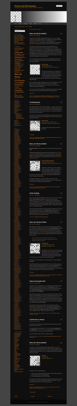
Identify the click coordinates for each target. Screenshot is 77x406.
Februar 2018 (17, 251)
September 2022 (17, 185)
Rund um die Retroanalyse (25, 6)
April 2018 (16, 249)
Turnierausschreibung (18, 88)
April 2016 (16, 277)
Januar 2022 (17, 195)
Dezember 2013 (17, 311)
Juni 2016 (16, 275)
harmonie (16, 341)
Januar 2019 (17, 238)
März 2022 (16, 192)
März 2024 (16, 164)
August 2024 (17, 158)
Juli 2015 (16, 288)
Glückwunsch (17, 105)
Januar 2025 (17, 152)
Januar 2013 (17, 324)
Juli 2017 (16, 259)
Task (23, 84)
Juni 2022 (16, 189)
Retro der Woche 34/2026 (19, 36)
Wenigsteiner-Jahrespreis (19, 369)
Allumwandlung (17, 48)
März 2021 (16, 207)
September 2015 (17, 286)
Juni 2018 (16, 246)
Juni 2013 (16, 318)
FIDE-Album (21, 55)
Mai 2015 (16, 290)
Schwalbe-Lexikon (40, 49)
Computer (16, 102)
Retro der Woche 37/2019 (42, 232)
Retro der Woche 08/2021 (38, 144)
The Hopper (17, 364)
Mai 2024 (16, 161)
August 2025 (17, 143)
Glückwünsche (18, 59)
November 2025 (17, 140)
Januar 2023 (17, 181)
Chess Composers (18, 333)
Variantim (16, 367)
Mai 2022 (16, 190)
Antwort (57, 96)
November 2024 (17, 154)
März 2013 (16, 321)
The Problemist (17, 365)
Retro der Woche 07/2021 (38, 222)
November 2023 (17, 169)
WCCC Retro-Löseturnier (19, 39)
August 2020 (17, 215)
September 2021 (17, 200)
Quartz (16, 357)
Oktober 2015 (17, 284)
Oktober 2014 (17, 299)
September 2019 (17, 228)
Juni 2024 (16, 160)
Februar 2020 (17, 222)
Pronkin (17, 72)
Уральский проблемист (19, 371)
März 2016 (16, 278)
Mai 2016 (16, 276)
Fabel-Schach (17, 339)
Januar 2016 (17, 281)
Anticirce (30, 96)
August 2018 (17, 244)
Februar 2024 (17, 165)
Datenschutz (50, 396)
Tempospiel (17, 85)
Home (16, 23)
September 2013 (17, 314)
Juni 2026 (16, 132)
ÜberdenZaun (17, 123)
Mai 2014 (16, 305)
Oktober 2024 (17, 155)
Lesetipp (57, 313)
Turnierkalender (17, 366)
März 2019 (16, 235)
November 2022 (17, 183)
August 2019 (17, 229)
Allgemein (37, 216)
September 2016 (17, 271)
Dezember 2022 (17, 182)
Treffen (16, 120)
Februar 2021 (17, 208)
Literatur (36, 313)
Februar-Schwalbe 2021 (37, 281)
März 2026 (16, 135)
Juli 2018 (16, 245)
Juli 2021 (16, 202)
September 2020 (17, 214)
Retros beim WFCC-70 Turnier (20, 43)
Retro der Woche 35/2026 (19, 35)
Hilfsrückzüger (17, 60)
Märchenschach (38, 95)
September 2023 (17, 171)
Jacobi (16, 342)
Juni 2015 (16, 289)
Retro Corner (17, 360)
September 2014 (17, 300)
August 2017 (17, 258)
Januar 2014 (17, 310)
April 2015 (16, 292)
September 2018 (17, 243)
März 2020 (16, 221)
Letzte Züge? (52, 387)
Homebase (22, 60)
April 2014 (16, 306)
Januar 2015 (17, 295)
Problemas (16, 356)
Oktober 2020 (17, 213)
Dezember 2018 (17, 239)
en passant (23, 54)
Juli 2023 (16, 173)
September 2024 (17, 157)
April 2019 (16, 234)
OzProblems (17, 348)
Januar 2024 (17, 166)
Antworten (42, 138)
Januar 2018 (17, 252)
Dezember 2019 (17, 225)
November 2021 (17, 197)
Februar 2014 (17, 308)
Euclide (16, 338)
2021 (27, 26)
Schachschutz (35, 388)
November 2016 (17, 269)
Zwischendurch (52, 137)
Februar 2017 (17, 265)
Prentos (22, 70)
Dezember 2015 (17, 282)
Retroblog (20, 23)
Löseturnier (55, 336)
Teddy (16, 363)
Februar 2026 (17, 136)
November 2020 (17, 212)
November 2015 (17, 283)
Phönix (55, 274)
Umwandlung (44, 275)
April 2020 (16, 220)
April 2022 (16, 191)
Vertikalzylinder (34, 102)
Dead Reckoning (17, 335)
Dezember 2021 (17, 196)
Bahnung (33, 187)
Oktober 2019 (17, 227)
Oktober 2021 (17, 198)
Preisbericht (17, 70)
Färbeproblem (18, 117)
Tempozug (21, 85)
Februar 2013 (17, 323)
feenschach (55, 38)
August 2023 (17, 172)
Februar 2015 (17, 294)
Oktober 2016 (17, 270)
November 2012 (17, 326)
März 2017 (16, 264)
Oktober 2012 (17, 327)
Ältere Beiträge (32, 392)
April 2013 (16, 320)
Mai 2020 (16, 219)
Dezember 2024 (17, 153)
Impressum (33, 396)
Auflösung (37, 387)
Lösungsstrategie (35, 96)
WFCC (44, 200)
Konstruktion (17, 106)
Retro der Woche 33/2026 (19, 40)
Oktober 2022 (17, 184)
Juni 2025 (16, 146)
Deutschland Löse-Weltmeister (20, 37)
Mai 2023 (16, 176)
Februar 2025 (17, 151)
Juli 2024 (16, 159)
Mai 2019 (16, 233)
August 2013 (17, 316)
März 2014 (16, 307)
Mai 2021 (16, 204)
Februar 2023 (17, 179)
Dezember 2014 (17, 296)
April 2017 (16, 263)
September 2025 (17, 142)
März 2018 (16, 250)
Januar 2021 (17, 209)
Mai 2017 (16, 262)
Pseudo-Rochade (59, 274)
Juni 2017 (16, 261)
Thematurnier (17, 87)
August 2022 (17, 186)
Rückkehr (46, 96)
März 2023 (16, 178)
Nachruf (22, 65)
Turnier (16, 121)
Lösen (39, 313)
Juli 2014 (16, 302)
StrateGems (17, 362)
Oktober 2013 (17, 313)
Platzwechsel (17, 68)
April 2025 (16, 148)
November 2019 (17, 226)
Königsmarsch (18, 62)
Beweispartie (37, 137)
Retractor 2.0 (17, 359)
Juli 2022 (16, 188)
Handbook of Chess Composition (52, 197)
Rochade (22, 80)
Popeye (16, 352)
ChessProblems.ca (18, 334)
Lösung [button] (32, 134)
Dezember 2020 (17, 210)
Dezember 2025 (17, 139)
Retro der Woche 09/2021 (38, 33)
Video (16, 124)
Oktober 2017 (17, 256)
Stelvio (31, 23)
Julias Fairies (17, 344)
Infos (40, 23)
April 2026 (16, 134)
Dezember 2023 (17, 167)
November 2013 (17, 312)
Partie (16, 112)
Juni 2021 (16, 203)
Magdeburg (17, 41)
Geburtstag (17, 57)
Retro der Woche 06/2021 (38, 343)
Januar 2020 (17, 223)
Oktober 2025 (17, 141)
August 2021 (17, 201)
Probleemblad (17, 353)
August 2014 (17, 301)
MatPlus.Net (17, 345)
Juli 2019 (16, 231)
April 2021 (16, 206)
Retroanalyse (25, 23)
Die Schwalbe (54, 313)
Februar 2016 (17, 280)
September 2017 (17, 257)
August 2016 (17, 272)
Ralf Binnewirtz (17, 358)
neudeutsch (16, 67)
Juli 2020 (16, 216)
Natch (16, 347)
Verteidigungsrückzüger (33, 42)
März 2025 (16, 149)
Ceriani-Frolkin (19, 52)
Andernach (22, 48)
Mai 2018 (16, 247)
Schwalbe (46, 285)
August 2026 (17, 129)
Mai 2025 (16, 147)
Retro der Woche (41, 96)
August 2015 (17, 287)
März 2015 (16, 293)
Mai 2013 (16, 319)
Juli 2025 (16, 145)
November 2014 (17, 298)
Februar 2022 (17, 194)
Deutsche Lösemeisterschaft (48, 336)
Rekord (20, 72)
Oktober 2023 (17, 170)
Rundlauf (40, 275)
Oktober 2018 (17, 241)
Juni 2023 (16, 175)
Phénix (16, 351)
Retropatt (31, 388)
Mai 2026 (16, 133)
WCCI (19, 95)
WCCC (16, 95)
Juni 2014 (16, 304)
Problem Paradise (18, 354)
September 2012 (17, 329)
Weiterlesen (32, 93)
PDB (15, 350)
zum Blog (16, 396)
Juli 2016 (16, 274)
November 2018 (17, 240)
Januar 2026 (17, 137)
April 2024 (16, 163)
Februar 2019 (17, 237)
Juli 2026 (16, 130)
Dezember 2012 (17, 325)
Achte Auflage (34, 193)
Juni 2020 (16, 218)
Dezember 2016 (17, 268)
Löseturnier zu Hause (36, 319)
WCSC (21, 95)
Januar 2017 (17, 267)
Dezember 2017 (17, 253)
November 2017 (17, 255)
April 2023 (16, 177)
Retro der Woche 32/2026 (19, 42)
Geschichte (35, 23)
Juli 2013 (16, 317)
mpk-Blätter (17, 346)
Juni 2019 (16, 232)
